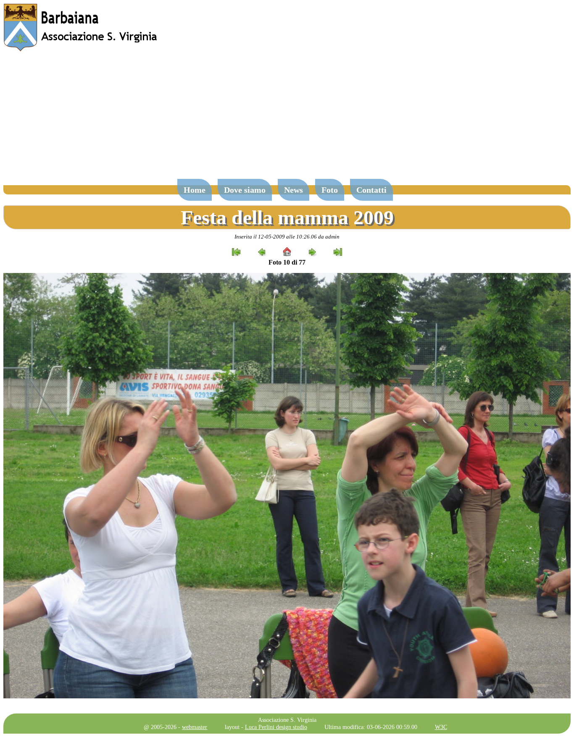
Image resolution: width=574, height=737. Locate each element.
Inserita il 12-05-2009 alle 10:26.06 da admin (287, 236)
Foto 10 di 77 (287, 262)
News (293, 189)
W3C (441, 727)
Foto (329, 189)
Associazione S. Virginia (287, 719)
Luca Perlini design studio (276, 727)
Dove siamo (245, 189)
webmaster (194, 727)
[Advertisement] (287, 119)
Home (194, 189)
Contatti (371, 189)
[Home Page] (81, 49)
